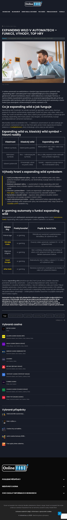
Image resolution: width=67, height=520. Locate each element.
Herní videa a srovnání (29, 12)
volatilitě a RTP (12, 204)
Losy (24, 338)
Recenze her (6, 12)
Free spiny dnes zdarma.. (15, 443)
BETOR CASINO (11, 328)
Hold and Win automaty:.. (15, 414)
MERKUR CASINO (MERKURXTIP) (16, 351)
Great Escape (7, 261)
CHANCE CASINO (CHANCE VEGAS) (17, 389)
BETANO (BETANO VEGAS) (14, 366)
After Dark (8, 269)
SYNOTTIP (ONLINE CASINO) (14, 397)
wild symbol (59, 316)
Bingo (11, 346)
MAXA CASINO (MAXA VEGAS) (15, 343)
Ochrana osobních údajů (23, 511)
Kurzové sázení (10, 338)
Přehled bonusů (52, 12)
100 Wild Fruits (8, 243)
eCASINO (9, 359)
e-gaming (28, 316)
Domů (4, 38)
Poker (8, 399)
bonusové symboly (16, 316)
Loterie (28, 338)
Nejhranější (16, 12)
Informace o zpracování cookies (41, 511)
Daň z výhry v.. (11, 421)
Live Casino (19, 338)
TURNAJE (61, 12)
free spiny (10, 193)
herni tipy (50, 316)
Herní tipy (13, 26)
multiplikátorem (16, 127)
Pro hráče (41, 12)
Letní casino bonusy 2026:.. (16, 436)
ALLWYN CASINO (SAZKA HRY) (15, 336)
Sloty (7, 331)
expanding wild (39, 316)
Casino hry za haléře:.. (14, 429)
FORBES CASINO (11, 381)
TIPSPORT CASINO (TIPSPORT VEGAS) (18, 374)
